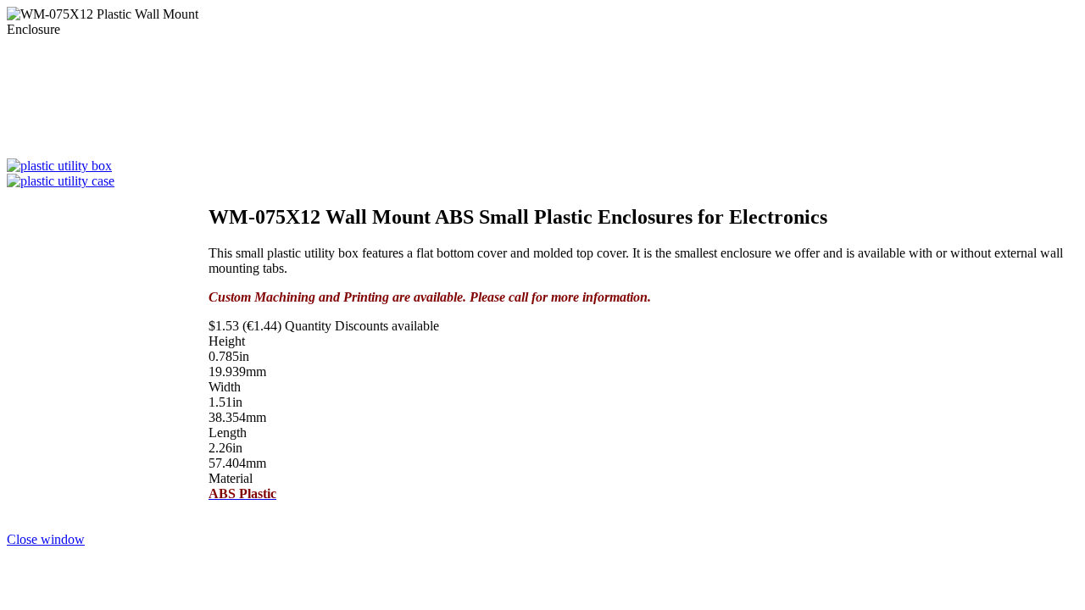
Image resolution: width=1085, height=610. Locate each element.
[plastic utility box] (59, 165)
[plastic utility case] (60, 181)
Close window (46, 539)
